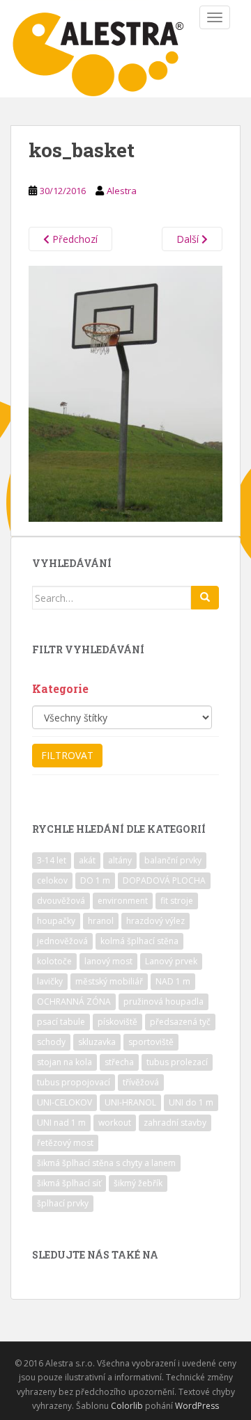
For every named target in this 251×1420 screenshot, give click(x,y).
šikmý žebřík (138, 1183)
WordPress (197, 1406)
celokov (52, 880)
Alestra (122, 190)
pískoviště (117, 1022)
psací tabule (61, 1022)
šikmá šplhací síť (69, 1183)
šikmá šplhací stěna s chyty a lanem (106, 1163)
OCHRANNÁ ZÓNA (74, 1001)
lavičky (50, 981)
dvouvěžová (61, 901)
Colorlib (127, 1406)
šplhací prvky (63, 1203)
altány (120, 860)
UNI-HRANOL (130, 1102)
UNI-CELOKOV (64, 1102)
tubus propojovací (73, 1082)
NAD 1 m (172, 981)
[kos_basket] (125, 392)
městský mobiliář (109, 981)
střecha (119, 1062)
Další (188, 239)
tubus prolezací (177, 1062)
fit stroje (176, 901)
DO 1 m (95, 880)
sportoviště (151, 1042)
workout (114, 1122)
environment (123, 901)
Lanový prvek (171, 961)
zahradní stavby (175, 1122)
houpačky (56, 921)
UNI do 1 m (191, 1102)
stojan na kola (64, 1062)
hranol (101, 921)
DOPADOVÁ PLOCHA (164, 880)
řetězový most (65, 1143)
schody (51, 1042)
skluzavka (97, 1042)
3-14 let (51, 860)
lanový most (108, 961)
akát (87, 860)
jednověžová (62, 941)
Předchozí (74, 239)
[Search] (205, 597)
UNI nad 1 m (61, 1122)
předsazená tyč (180, 1022)
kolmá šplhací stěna (139, 941)
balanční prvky (172, 860)
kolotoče (54, 961)
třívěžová (141, 1082)
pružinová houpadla (163, 1001)
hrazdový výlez (155, 921)
